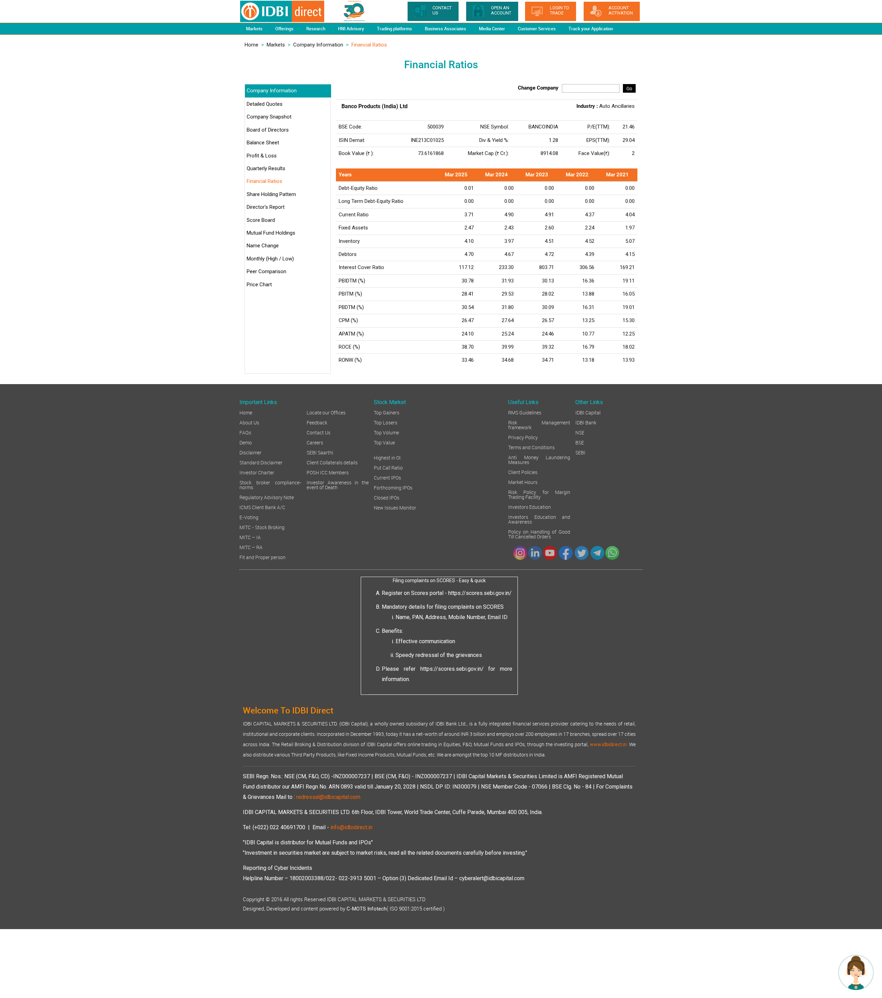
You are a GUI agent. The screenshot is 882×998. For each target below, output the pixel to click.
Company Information (318, 45)
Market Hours (522, 482)
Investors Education (529, 507)
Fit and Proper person (262, 557)
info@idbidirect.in (351, 827)
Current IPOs (387, 477)
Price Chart (259, 284)
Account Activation (620, 10)
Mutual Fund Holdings (271, 233)
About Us (249, 422)
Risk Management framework (539, 424)
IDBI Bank (585, 422)
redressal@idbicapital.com (328, 797)
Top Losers (385, 422)
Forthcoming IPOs (393, 487)
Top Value (384, 442)
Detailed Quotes (265, 104)
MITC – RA (251, 547)
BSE (579, 442)
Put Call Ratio (388, 467)
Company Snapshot (269, 117)
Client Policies (522, 472)
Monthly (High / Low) (270, 259)
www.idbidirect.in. (609, 744)
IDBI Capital (588, 412)
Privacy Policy (523, 437)
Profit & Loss (262, 156)
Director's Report (266, 207)
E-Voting (248, 517)
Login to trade (559, 10)
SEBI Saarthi (320, 452)
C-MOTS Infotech (367, 909)
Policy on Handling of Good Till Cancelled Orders (539, 533)
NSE (579, 432)
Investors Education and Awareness (539, 519)
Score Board (261, 220)
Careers (315, 442)
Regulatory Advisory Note (266, 497)
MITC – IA (250, 537)
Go (629, 88)
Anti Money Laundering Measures (539, 459)
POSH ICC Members (328, 472)
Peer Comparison (266, 271)
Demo (245, 442)
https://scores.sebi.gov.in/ (480, 593)
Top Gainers (386, 412)
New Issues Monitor (395, 507)
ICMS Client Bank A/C (262, 507)
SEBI (580, 452)
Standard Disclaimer (261, 462)
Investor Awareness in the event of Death (338, 484)
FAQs (245, 432)
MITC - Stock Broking (262, 527)
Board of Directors (268, 130)
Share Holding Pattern (271, 194)
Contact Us (318, 432)
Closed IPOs (386, 497)
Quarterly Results (266, 168)
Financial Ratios (264, 181)
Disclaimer (250, 452)
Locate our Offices (326, 412)
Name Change (263, 246)
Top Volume (386, 432)
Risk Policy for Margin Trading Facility (539, 494)
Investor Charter (256, 472)
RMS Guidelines (524, 412)
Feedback (317, 422)
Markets (276, 45)
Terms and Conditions (531, 447)
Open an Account (501, 10)
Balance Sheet (263, 143)
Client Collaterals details (332, 462)
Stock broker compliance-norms (270, 484)
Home (251, 45)
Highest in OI (387, 457)
